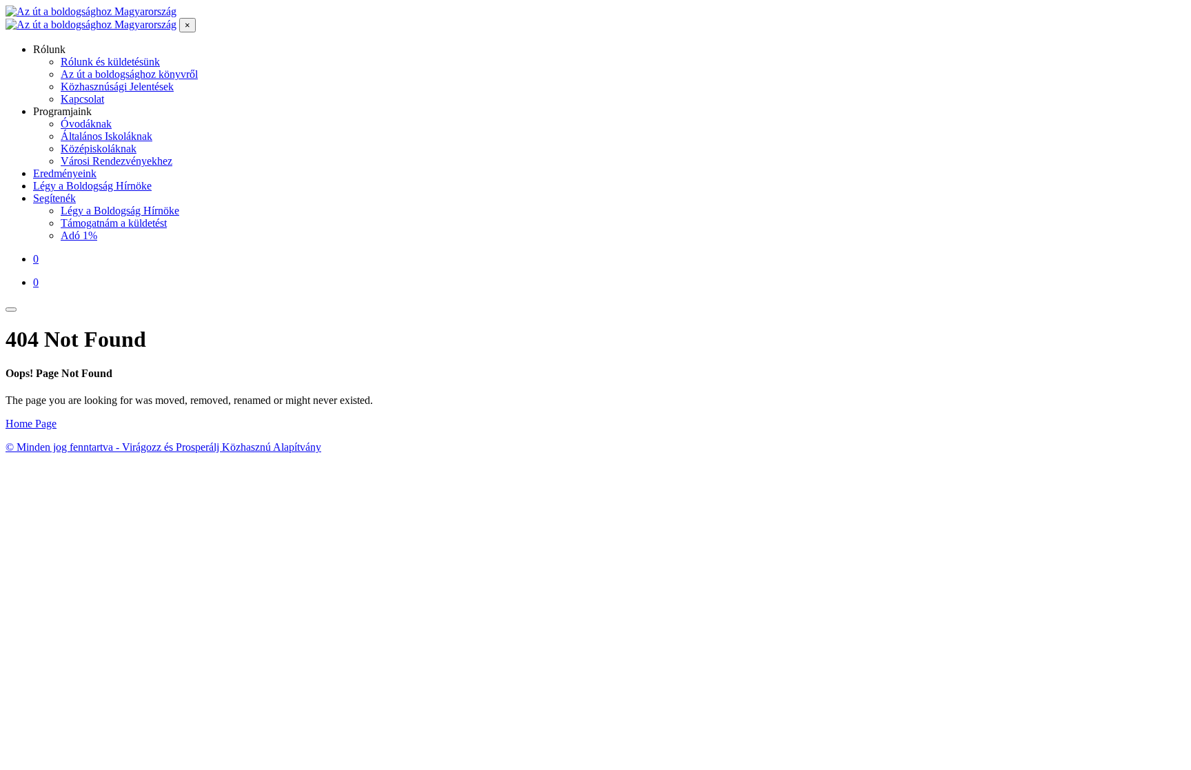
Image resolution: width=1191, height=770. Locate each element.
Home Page (31, 423)
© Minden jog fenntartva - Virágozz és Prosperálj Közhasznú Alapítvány (163, 447)
